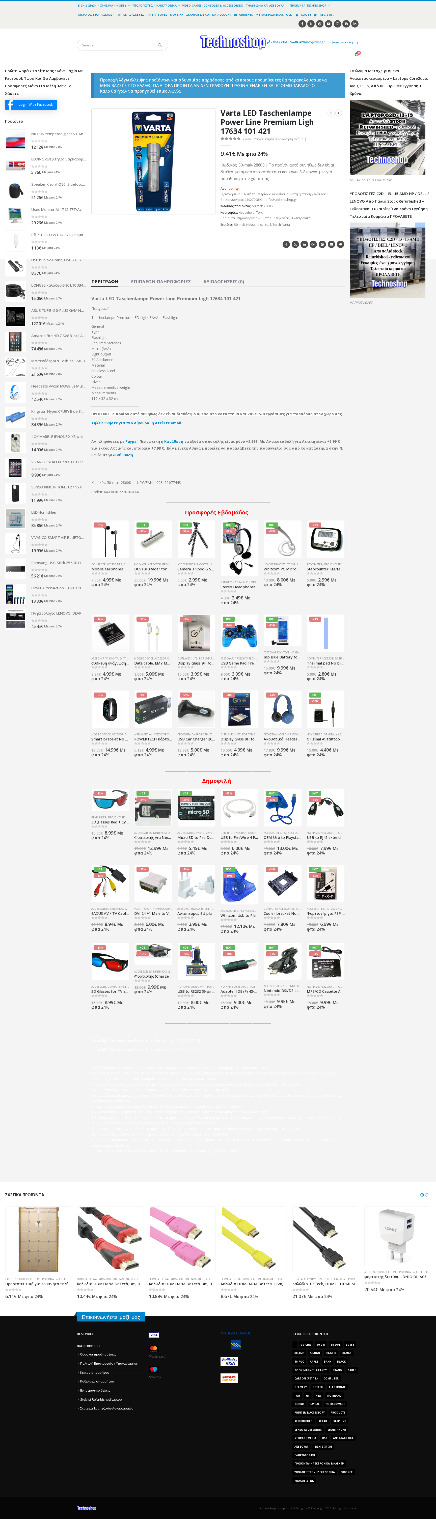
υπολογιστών (304, 1480)
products (338, 1412)
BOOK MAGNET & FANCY (310, 1370)
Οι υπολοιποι (129, 658)
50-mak (239, 225)
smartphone (337, 1429)
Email (331, 244)
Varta (286, 225)
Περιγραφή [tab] (104, 282)
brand (337, 1370)
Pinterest (322, 244)
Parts (200, 833)
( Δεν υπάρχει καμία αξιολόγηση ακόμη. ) (274, 139)
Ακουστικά (270, 734)
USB (223, 833)
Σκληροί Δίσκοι (198, 14)
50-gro (331, 1353)
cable (352, 1370)
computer (331, 1378)
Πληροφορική (304, 1455)
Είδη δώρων (323, 1446)
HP (308, 1395)
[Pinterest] (319, 23)
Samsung (339, 1421)
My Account (222, 14)
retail (267, 225)
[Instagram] (337, 23)
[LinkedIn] (355, 23)
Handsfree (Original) (322, 734)
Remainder (98, 817)
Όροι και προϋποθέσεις (98, 1354)
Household (247, 212)
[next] (338, 113)
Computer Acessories (106, 564)
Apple (122, 14)
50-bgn (315, 1353)
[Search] (160, 45)
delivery (300, 1387)
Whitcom (288, 564)
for (297, 1395)
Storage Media (305, 1438)
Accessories (186, 564)
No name (140, 564)
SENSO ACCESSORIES (308, 1429)
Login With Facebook (35, 104)
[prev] (331, 113)
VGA (136, 908)
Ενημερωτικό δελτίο (95, 1390)
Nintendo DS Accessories (171, 833)
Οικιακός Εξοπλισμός (95, 14)
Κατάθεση (173, 441)
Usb (324, 1438)
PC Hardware (335, 1404)
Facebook (286, 244)
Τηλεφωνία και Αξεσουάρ (265, 5)
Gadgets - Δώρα (206, 564)
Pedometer (314, 564)
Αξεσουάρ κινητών (276, 652)
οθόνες (347, 1472)
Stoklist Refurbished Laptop (101, 1399)
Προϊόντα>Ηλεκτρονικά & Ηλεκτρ (319, 1463)
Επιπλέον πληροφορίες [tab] (161, 282)
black (341, 1361)
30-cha (306, 1344)
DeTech (318, 1387)
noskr (299, 1404)
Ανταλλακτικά (343, 1438)
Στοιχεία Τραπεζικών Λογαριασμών (106, 1408)
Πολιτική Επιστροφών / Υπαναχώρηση (109, 1363)
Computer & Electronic (124, 986)
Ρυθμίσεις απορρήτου (97, 1381)
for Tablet (249, 734)
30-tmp (299, 1353)
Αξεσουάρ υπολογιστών (294, 734)
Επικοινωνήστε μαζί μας (111, 1317)
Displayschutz (187, 658)
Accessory (98, 986)
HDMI (8, 1279)
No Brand (334, 1395)
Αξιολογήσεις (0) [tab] (223, 282)
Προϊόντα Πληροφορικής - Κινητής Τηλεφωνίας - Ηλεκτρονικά (266, 218)
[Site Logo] (186, 31)
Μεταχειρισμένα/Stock (274, 14)
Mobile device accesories (152, 658)
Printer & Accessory (309, 1412)
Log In (306, 14)
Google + (313, 244)
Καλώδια (52, 1279)
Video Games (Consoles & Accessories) (212, 5)
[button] (208, 207)
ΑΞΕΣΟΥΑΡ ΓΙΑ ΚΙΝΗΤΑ (104, 658)
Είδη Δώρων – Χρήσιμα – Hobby (102, 5)
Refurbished (243, 14)
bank (327, 1361)
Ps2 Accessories (294, 833)
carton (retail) (306, 1378)
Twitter (295, 244)
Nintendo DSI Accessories (301, 986)
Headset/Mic (272, 564)
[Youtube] (328, 23)
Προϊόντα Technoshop (308, 5)
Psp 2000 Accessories (340, 908)
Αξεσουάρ (154, 564)
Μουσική (177, 14)
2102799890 (270, 42)
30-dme (336, 1344)
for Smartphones (211, 658)
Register (327, 14)
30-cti (321, 1344)
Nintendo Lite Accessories (172, 971)
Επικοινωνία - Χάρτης (343, 42)
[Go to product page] (15, 140)
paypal (315, 1404)
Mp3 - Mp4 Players (255, 582)
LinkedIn (304, 244)
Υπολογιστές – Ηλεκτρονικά (154, 5)
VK (340, 244)
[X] (311, 23)
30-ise (350, 1344)
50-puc (299, 1361)
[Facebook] (302, 23)
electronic (337, 1387)
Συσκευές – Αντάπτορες (148, 14)
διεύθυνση (123, 455)
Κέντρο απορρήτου (94, 1372)
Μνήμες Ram (214, 833)
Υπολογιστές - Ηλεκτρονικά (314, 1472)
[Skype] (346, 23)
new (318, 1395)
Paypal (131, 441)
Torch (260, 212)
